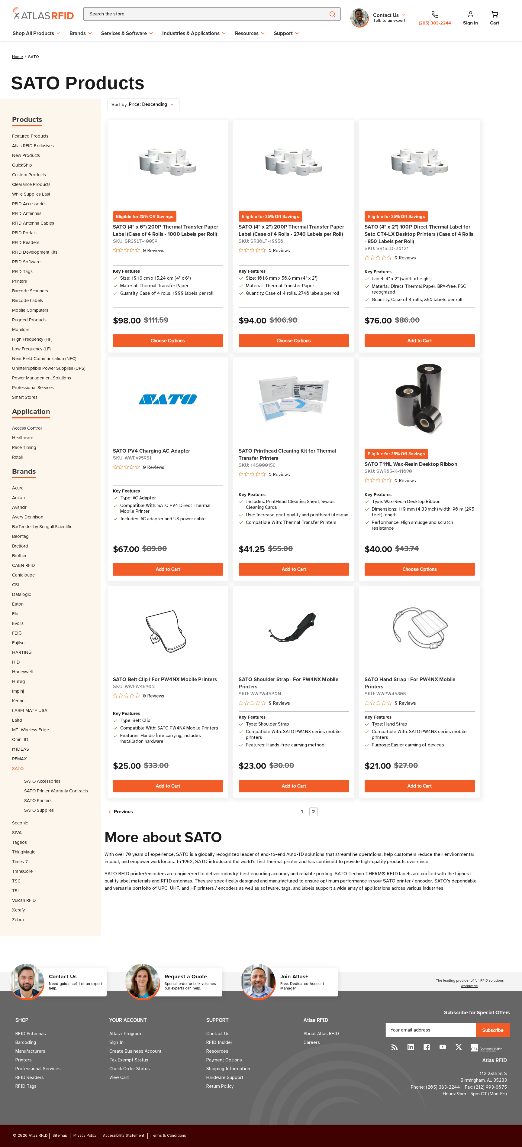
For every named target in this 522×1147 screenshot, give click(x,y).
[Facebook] (427, 1047)
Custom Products (29, 174)
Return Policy (219, 1086)
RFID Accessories (29, 203)
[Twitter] (459, 1047)
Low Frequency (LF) (31, 349)
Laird (17, 720)
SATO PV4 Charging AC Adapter (151, 450)
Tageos (19, 842)
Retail (17, 457)
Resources (247, 33)
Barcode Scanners (30, 291)
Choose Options (168, 341)
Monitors (20, 329)
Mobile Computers (30, 310)
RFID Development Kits (34, 252)
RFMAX (19, 758)
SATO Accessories (42, 781)
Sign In (116, 1042)
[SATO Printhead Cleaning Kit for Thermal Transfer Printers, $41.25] (294, 399)
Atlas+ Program (125, 1033)
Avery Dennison (27, 517)
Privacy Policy (85, 1135)
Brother (19, 555)
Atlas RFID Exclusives (33, 145)
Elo (15, 613)
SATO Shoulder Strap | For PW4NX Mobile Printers (288, 683)
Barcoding (25, 1042)
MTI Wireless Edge (30, 729)
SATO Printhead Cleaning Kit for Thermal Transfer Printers (287, 454)
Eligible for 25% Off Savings (144, 216)
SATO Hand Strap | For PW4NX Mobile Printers (410, 683)
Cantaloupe (23, 575)
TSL (16, 890)
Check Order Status (129, 1068)
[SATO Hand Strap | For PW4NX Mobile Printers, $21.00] (420, 628)
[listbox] (153, 104)
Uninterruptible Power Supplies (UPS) (48, 368)
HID (16, 662)
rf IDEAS (20, 749)
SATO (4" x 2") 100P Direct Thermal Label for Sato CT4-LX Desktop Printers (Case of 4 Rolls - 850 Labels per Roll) (419, 234)
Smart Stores (24, 397)
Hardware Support (224, 1077)
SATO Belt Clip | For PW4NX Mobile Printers (165, 679)
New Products (26, 155)
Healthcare (22, 437)
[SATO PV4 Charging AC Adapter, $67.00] (168, 399)
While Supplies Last (31, 194)
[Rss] (395, 1047)
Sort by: (119, 105)
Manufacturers (30, 1051)
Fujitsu (18, 642)
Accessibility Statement (123, 1135)
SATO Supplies (39, 810)
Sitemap (60, 1135)
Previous (123, 811)
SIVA (17, 832)
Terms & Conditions (168, 1135)
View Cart (119, 1077)
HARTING (22, 652)
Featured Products (30, 136)
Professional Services (33, 387)
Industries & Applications (191, 33)
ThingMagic (23, 852)
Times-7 (20, 861)
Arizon (18, 497)
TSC (16, 881)
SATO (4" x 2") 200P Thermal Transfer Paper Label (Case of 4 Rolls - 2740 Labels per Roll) (291, 230)
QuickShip (22, 165)
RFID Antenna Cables (33, 223)
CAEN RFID (23, 565)
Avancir (19, 507)
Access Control (27, 428)
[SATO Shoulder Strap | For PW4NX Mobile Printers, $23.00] (294, 628)
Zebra (18, 919)
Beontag (20, 536)
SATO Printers (38, 800)
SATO (18, 768)
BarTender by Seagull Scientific (42, 526)
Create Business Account (135, 1051)
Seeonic (20, 823)
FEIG (17, 633)
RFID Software (26, 261)
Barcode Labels (27, 300)
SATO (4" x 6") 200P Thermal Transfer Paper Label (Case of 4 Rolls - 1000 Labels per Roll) (165, 230)
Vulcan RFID (24, 900)
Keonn (18, 700)
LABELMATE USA (29, 710)
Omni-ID (20, 739)
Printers (19, 281)
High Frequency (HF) (32, 339)
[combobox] (197, 14)
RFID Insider (219, 1042)
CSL (16, 584)
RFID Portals (24, 232)
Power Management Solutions (41, 378)
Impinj (18, 691)
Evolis (18, 623)
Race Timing (24, 447)
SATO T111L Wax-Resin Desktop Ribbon (411, 464)
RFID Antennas (26, 213)
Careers (312, 1042)
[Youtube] (443, 1047)
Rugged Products (29, 320)
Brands (77, 33)
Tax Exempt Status (128, 1060)
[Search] (332, 14)
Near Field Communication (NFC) (44, 358)
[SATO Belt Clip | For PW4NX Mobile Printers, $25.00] (168, 628)
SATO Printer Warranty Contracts (56, 791)
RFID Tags (22, 271)
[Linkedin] (411, 1047)
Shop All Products (33, 33)
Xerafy (18, 910)
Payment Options (224, 1060)
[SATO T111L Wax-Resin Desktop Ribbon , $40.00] (420, 400)
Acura (18, 488)
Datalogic (21, 594)
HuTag (18, 681)
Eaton (18, 604)
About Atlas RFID (321, 1033)
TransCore (22, 871)
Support (283, 33)
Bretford (20, 546)
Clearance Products (31, 184)
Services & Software (124, 33)
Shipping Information (228, 1068)
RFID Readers (25, 242)
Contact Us (218, 1033)
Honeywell (22, 671)
